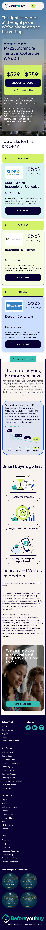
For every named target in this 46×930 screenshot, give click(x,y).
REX (3, 821)
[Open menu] (39, 5)
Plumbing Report (9, 777)
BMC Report (7, 788)
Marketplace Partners (11, 741)
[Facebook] (28, 727)
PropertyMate (8, 818)
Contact (5, 840)
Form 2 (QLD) (7, 767)
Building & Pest (8, 752)
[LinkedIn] (35, 727)
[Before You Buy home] (14, 5)
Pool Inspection (8, 759)
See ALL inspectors (23, 359)
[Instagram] (41, 727)
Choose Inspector (23, 82)
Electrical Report (9, 774)
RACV (4, 800)
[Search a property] (33, 6)
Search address (23, 704)
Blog (4, 843)
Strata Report (7, 756)
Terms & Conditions (10, 861)
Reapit (4, 803)
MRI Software (7, 825)
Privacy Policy (7, 854)
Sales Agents (7, 730)
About (4, 726)
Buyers (5, 733)
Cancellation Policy (10, 858)
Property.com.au (9, 814)
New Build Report (9, 785)
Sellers (4, 737)
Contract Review (9, 770)
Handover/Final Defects (12, 781)
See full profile (13, 193)
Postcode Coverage (10, 851)
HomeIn (5, 828)
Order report (23, 210)
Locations (6, 847)
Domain (5, 810)
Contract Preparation (11, 763)
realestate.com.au (9, 807)
